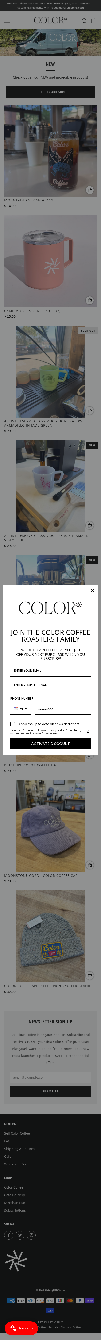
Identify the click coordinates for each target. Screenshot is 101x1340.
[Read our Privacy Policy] (88, 731)
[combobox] (20, 709)
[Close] (92, 590)
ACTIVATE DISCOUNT (50, 743)
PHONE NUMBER (22, 698)
